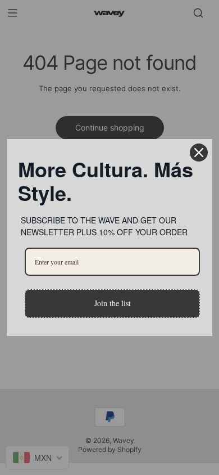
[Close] (198, 152)
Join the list (112, 303)
